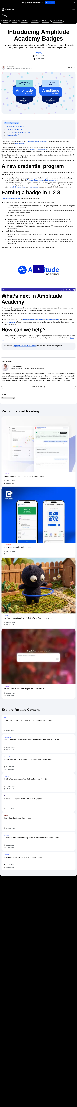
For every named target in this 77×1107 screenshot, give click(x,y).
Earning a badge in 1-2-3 (15, 129)
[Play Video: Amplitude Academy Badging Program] (38, 269)
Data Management (51, 180)
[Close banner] (74, 2)
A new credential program (15, 126)
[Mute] (66, 290)
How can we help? (13, 135)
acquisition (14, 187)
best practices (20, 144)
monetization (33, 187)
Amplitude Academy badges (37, 141)
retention (21, 187)
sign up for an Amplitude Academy (25, 346)
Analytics (30, 180)
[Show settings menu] (70, 290)
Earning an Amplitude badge (11, 198)
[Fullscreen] (73, 290)
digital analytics (32, 149)
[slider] (35, 290)
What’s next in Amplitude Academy (18, 132)
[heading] (33, 3)
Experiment (38, 180)
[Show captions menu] (62, 290)
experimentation (43, 149)
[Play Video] (3, 290)
